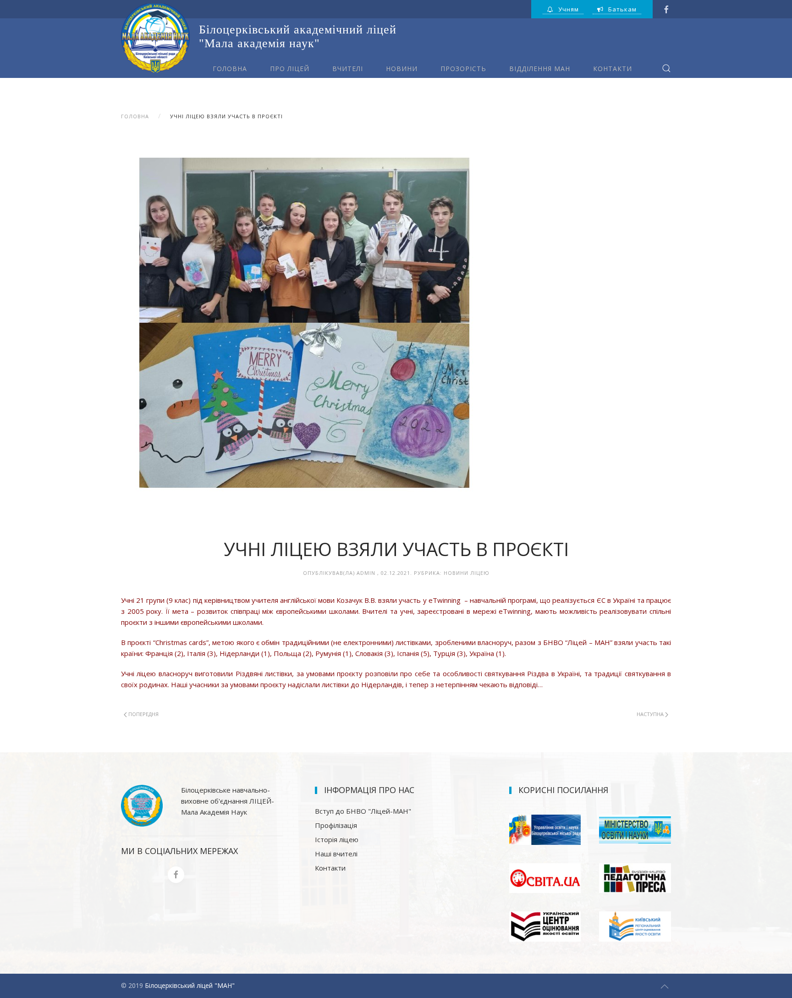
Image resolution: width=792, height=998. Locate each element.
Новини (402, 68)
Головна (230, 68)
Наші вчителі (336, 853)
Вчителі (347, 68)
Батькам (622, 9)
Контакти (612, 68)
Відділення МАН (539, 68)
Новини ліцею (467, 572)
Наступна (651, 714)
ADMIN (366, 572)
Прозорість (463, 68)
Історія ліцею (336, 839)
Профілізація (336, 825)
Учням (568, 9)
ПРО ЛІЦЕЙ (289, 68)
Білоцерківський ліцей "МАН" (190, 985)
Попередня (143, 714)
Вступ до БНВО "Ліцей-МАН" (363, 811)
